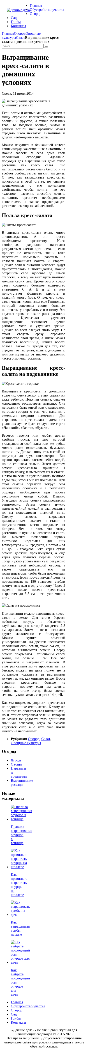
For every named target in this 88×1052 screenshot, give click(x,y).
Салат (20, 37)
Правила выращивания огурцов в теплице (21, 835)
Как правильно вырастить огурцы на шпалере (19, 885)
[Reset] (46, 47)
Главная (8, 33)
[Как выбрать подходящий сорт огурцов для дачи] (20, 962)
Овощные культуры (26, 743)
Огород (19, 33)
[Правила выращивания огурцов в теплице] (21, 819)
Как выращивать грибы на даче (20, 928)
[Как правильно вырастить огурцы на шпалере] (19, 867)
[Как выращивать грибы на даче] (20, 915)
